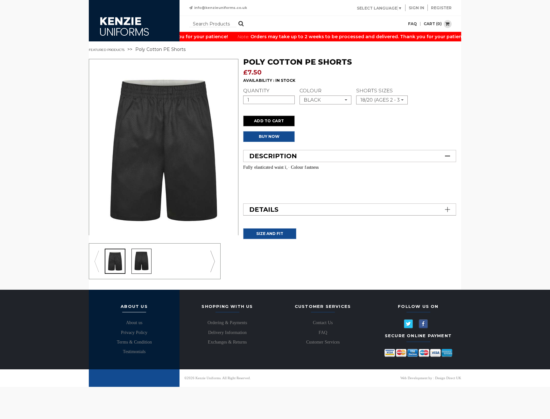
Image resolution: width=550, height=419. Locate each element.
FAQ (412, 24)
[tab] (349, 156)
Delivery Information (227, 332)
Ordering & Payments (227, 322)
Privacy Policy (134, 332)
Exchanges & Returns (227, 342)
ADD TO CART (269, 120)
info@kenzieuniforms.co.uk (220, 8)
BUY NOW (269, 136)
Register (441, 7)
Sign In (416, 7)
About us (134, 322)
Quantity (256, 91)
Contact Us (323, 322)
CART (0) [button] (433, 23)
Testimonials (134, 351)
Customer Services (323, 342)
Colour (310, 91)
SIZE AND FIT (269, 233)
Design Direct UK (448, 378)
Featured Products (106, 50)
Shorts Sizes (374, 91)
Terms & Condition (134, 342)
